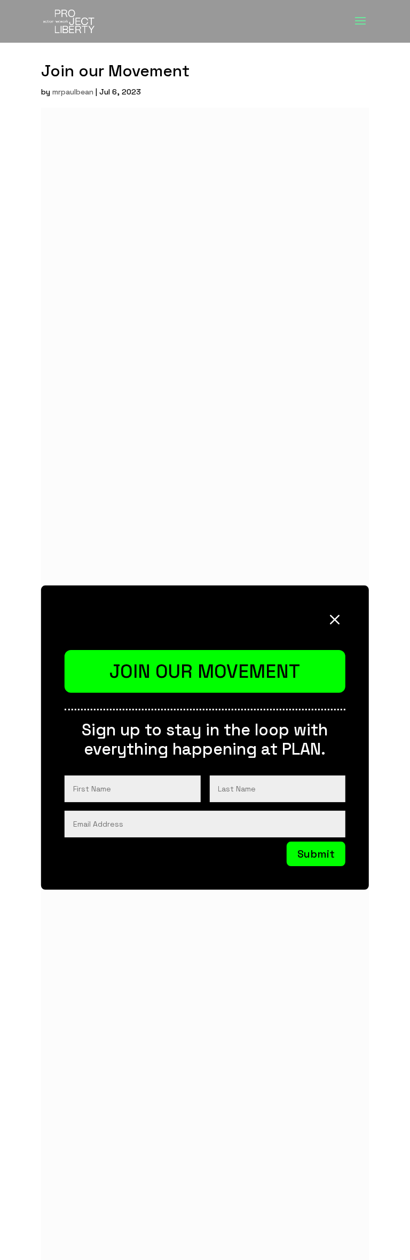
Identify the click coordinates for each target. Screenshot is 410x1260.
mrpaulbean (72, 92)
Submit (316, 854)
